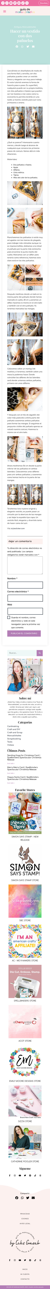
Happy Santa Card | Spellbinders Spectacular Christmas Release (22, 778)
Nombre (12, 578)
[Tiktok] (23, 3)
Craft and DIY (13, 729)
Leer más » (11, 763)
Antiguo (17, 27)
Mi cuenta (25, 1274)
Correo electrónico (18, 591)
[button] (4, 11)
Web (9, 604)
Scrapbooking (14, 739)
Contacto (25, 1279)
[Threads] (27, 3)
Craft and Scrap (14, 733)
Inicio (25, 1269)
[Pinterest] (19, 3)
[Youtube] (11, 3)
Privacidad (25, 1214)
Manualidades (29, 27)
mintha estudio (38, 1287)
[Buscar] (40, 653)
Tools (9, 742)
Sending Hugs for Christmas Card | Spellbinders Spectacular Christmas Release (24, 757)
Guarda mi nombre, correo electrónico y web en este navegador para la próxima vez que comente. (25, 622)
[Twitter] (15, 3)
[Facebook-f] (3, 3)
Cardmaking (13, 726)
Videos (10, 745)
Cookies (25, 1219)
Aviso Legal (25, 1223)
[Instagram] (7, 3)
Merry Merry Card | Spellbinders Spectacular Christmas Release (22, 768)
